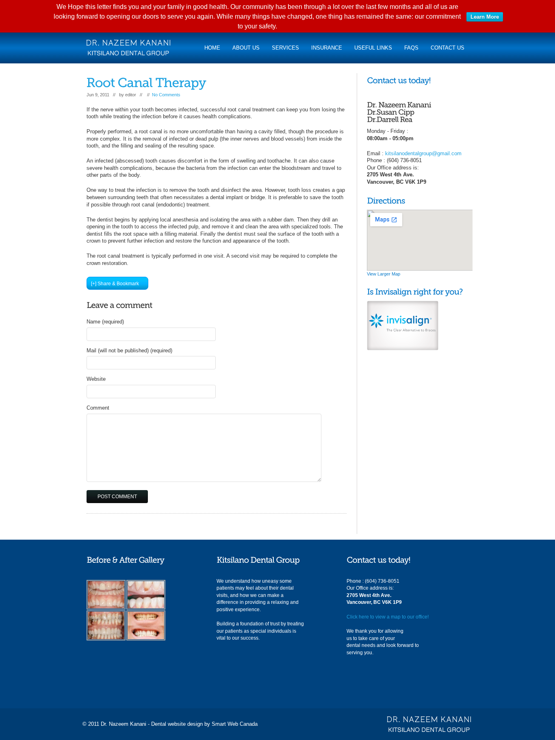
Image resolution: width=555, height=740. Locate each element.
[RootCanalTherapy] (146, 82)
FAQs (411, 48)
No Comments (166, 94)
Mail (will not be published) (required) (129, 350)
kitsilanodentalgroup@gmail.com (423, 153)
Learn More (484, 17)
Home (212, 48)
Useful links (373, 48)
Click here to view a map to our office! (388, 617)
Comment (98, 408)
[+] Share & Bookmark (115, 283)
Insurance (326, 48)
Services (285, 48)
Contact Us (447, 48)
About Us (246, 48)
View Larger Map (383, 273)
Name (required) (105, 322)
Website (96, 379)
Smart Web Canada (235, 724)
